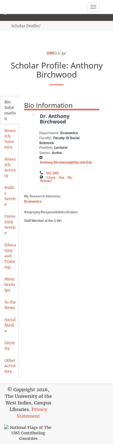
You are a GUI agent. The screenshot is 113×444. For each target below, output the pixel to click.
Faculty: (45, 138)
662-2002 (52, 173)
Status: (44, 153)
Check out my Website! (56, 178)
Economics (33, 201)
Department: (49, 133)
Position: (46, 148)
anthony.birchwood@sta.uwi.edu (66, 162)
